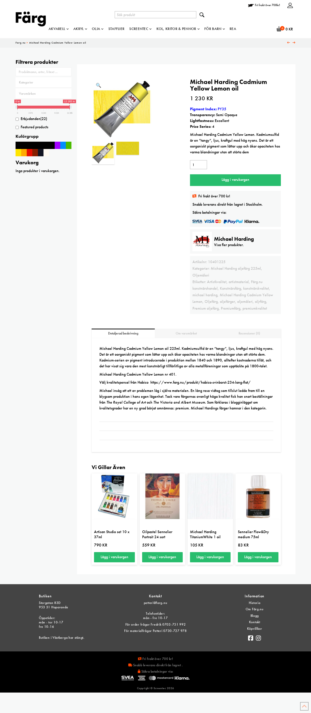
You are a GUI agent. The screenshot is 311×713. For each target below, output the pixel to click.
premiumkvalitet (254, 308)
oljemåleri (245, 301)
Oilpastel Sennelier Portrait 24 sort (157, 534)
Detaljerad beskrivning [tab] (123, 333)
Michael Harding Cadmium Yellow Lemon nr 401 (137, 374)
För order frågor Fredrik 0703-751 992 (155, 624)
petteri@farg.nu (155, 603)
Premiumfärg (230, 308)
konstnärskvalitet (256, 288)
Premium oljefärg (205, 308)
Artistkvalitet (216, 281)
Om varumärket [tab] (186, 333)
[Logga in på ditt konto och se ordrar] (290, 5)
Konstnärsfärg (230, 288)
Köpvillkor (254, 628)
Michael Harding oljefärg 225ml (236, 268)
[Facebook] (251, 637)
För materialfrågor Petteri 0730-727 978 (155, 631)
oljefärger (227, 301)
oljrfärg (260, 301)
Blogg (255, 615)
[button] (98, 85)
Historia (254, 603)
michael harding (204, 294)
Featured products (34, 127)
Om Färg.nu (255, 609)
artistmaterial (239, 281)
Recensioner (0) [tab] (249, 333)
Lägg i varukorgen (235, 179)
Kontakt (254, 622)
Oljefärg (211, 301)
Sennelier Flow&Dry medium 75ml (253, 534)
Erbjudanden (34, 118)
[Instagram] (258, 637)
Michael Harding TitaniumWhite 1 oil (205, 534)
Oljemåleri (200, 275)
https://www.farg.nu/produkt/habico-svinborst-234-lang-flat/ (200, 382)
